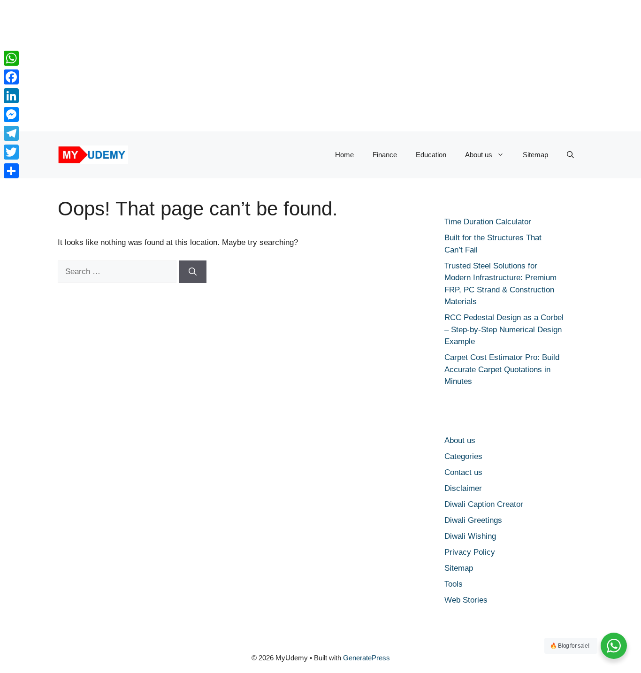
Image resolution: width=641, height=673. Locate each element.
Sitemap (535, 155)
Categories (463, 456)
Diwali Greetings (473, 520)
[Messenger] (11, 114)
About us (478, 155)
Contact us (463, 472)
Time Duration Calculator (487, 221)
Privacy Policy (469, 552)
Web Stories (466, 600)
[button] (570, 155)
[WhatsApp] (11, 58)
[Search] (192, 271)
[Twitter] (11, 152)
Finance (385, 155)
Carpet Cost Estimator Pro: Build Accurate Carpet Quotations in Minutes (501, 369)
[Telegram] (11, 133)
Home (344, 155)
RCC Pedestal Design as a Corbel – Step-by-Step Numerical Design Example (504, 329)
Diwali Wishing (470, 536)
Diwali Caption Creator (483, 504)
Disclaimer (463, 488)
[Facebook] (11, 77)
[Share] (11, 170)
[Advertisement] (281, 65)
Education (431, 155)
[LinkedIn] (11, 95)
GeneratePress (366, 658)
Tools (453, 584)
